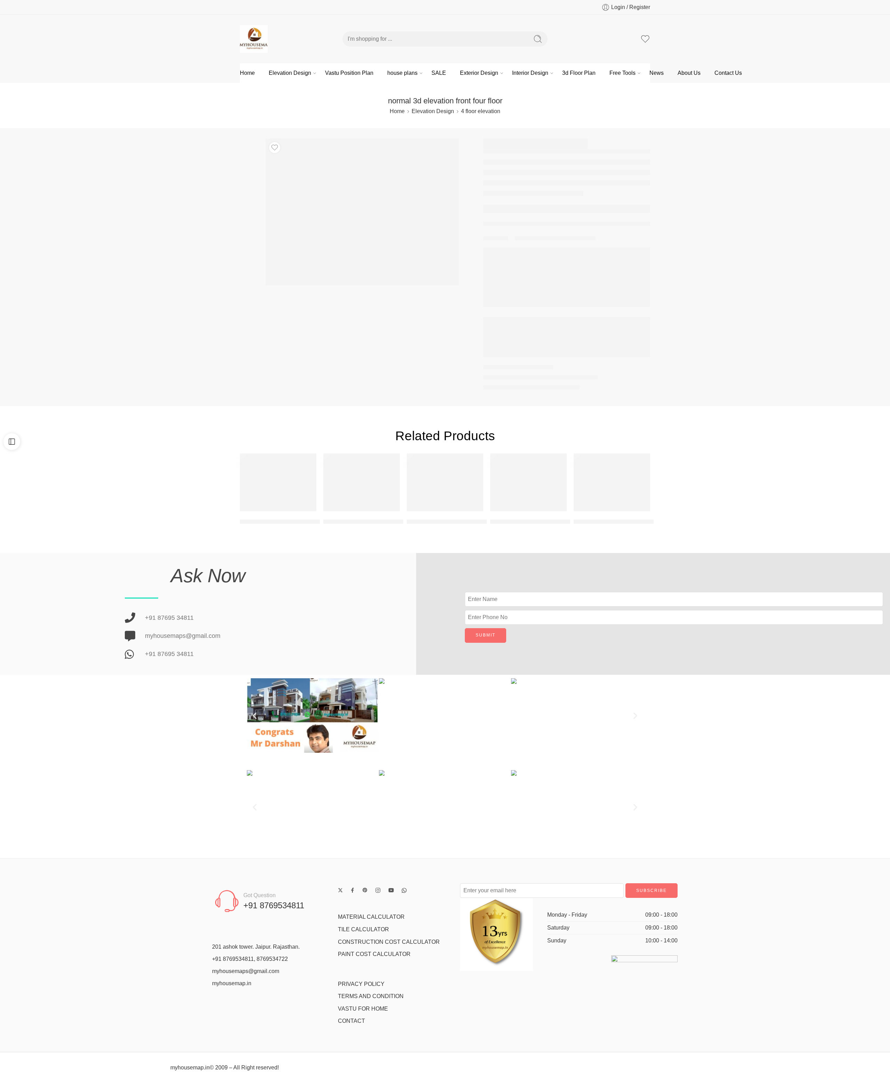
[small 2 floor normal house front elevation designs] (445, 482)
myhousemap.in (231, 983)
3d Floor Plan (579, 73)
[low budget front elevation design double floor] (528, 482)
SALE (438, 73)
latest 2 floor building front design (369, 521)
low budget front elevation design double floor (553, 521)
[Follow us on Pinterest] (365, 890)
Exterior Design (479, 73)
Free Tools (622, 73)
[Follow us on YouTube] (391, 890)
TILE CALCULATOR (363, 929)
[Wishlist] (274, 147)
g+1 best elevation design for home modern (634, 521)
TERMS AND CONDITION (371, 996)
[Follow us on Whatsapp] (404, 890)
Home (247, 73)
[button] (254, 715)
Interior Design (530, 73)
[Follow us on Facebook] (352, 890)
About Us (689, 73)
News (656, 73)
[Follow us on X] (340, 890)
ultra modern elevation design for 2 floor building (306, 521)
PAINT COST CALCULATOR (374, 954)
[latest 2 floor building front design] (361, 482)
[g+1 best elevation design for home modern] (612, 482)
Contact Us (728, 73)
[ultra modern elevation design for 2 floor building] (278, 482)
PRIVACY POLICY (361, 984)
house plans (402, 73)
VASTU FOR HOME (363, 1009)
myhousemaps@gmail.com (245, 971)
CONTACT (351, 1021)
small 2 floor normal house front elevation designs (475, 521)
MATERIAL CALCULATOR (371, 917)
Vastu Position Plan (349, 73)
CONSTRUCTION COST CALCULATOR (389, 942)
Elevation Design (290, 73)
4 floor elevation (480, 111)
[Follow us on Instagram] (378, 890)
